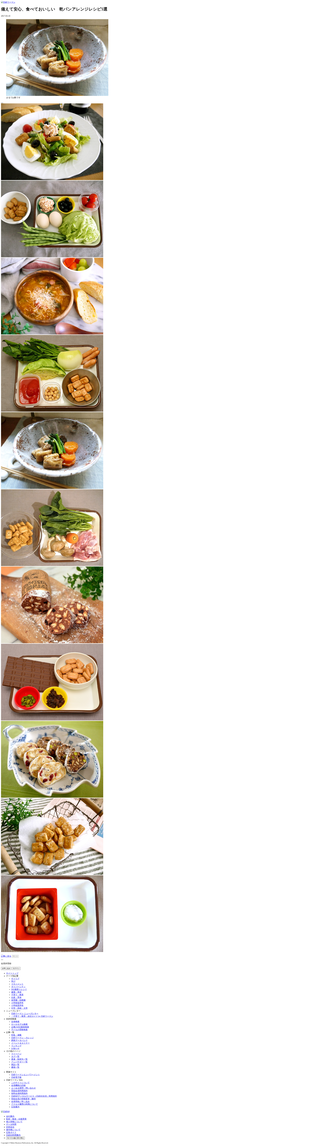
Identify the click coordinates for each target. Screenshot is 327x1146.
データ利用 (11, 1124)
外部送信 (10, 1127)
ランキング (16, 1046)
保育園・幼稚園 (18, 1000)
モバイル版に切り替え (15, 1138)
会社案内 (10, 1116)
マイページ (16, 1054)
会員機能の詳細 (18, 1085)
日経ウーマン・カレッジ (22, 1038)
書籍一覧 (15, 1067)
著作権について (13, 1130)
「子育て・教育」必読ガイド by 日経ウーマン (32, 1016)
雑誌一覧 (15, 1064)
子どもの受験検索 (19, 1030)
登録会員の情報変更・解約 (23, 1099)
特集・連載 (16, 1035)
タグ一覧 (15, 1056)
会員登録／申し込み (20, 1101)
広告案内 (15, 1107)
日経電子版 (16, 1077)
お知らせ (15, 1048)
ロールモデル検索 (19, 1024)
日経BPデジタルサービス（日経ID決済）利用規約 (34, 1096)
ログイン (16, 968)
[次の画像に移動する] (2, 959)
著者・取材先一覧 (19, 1059)
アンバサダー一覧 (19, 1062)
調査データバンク (19, 1040)
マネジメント (17, 984)
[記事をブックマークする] (2, 102)
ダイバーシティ (18, 987)
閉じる (15, 956)
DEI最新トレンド (19, 989)
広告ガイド (11, 1132)
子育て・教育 (17, 995)
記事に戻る (6, 956)
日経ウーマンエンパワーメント (25, 1075)
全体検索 (15, 1021)
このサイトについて (20, 1083)
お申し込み (6, 968)
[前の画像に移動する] (2, 954)
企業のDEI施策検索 (20, 1027)
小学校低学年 (17, 1003)
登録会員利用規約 (19, 1091)
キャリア (15, 979)
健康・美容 (16, 992)
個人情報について (14, 1122)
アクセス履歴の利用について (24, 1104)
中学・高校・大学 (19, 1008)
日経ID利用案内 (13, 1135)
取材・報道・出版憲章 (16, 1119)
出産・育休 (16, 997)
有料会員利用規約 (19, 1093)
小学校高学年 (17, 1005)
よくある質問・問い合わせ (23, 1088)
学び (13, 981)
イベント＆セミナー (20, 1043)
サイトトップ (12, 973)
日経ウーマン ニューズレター (24, 1013)
